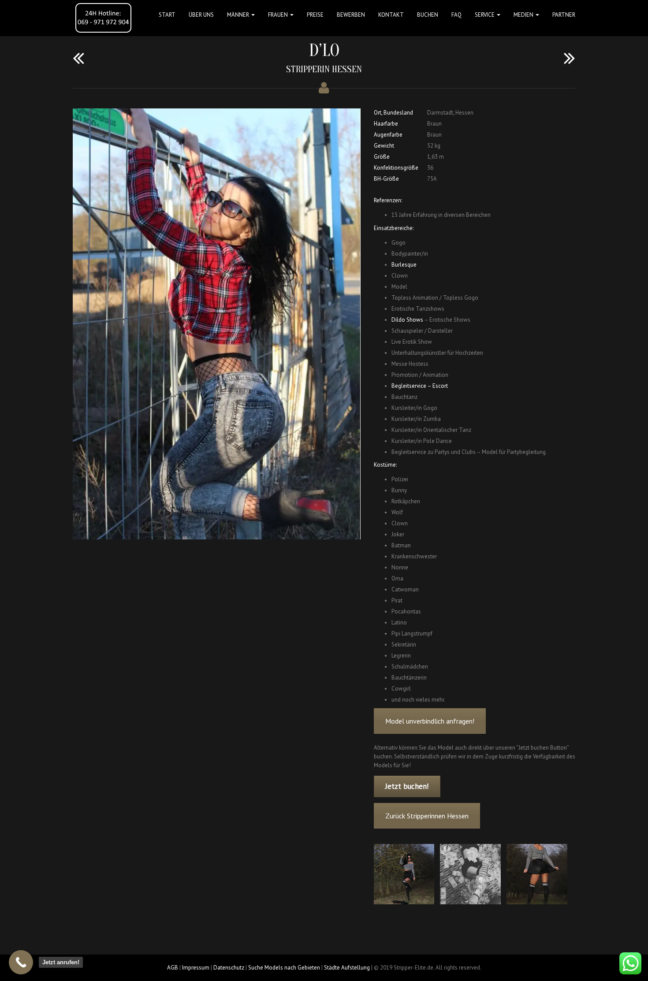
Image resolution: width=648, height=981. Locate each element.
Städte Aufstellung (347, 967)
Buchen (427, 15)
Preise (315, 15)
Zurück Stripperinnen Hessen (427, 815)
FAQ (456, 15)
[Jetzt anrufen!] (21, 962)
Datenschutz (228, 967)
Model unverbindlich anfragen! (429, 721)
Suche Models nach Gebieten (284, 967)
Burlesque (404, 264)
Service (485, 15)
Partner (563, 15)
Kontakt (391, 15)
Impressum (195, 967)
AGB (172, 967)
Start (167, 15)
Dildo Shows (407, 319)
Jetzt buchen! (406, 786)
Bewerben (351, 15)
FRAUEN (278, 15)
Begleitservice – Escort (419, 386)
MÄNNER (238, 15)
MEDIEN (524, 15)
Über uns (201, 15)
